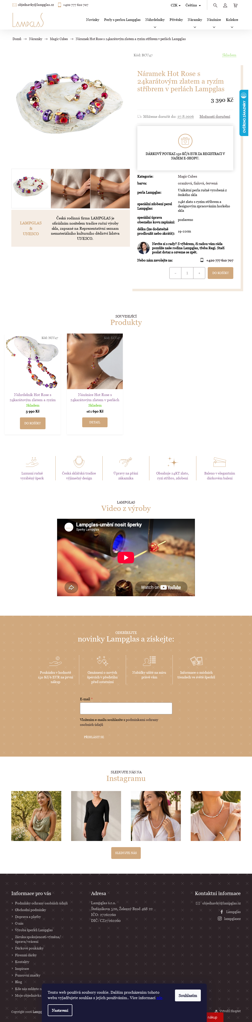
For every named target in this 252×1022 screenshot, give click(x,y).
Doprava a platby (28, 917)
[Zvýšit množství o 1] (199, 273)
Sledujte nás (126, 853)
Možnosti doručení (215, 116)
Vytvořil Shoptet (230, 1011)
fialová (199, 183)
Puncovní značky (27, 975)
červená (212, 183)
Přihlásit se (94, 737)
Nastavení (60, 1010)
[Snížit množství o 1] (175, 273)
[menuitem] (93, 20)
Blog (18, 982)
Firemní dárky (26, 955)
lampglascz (232, 918)
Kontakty (22, 962)
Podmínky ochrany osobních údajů (41, 903)
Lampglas (233, 912)
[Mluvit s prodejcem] (185, 248)
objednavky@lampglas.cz (36, 5)
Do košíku (220, 273)
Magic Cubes (187, 176)
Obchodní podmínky (30, 910)
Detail (94, 422)
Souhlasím (188, 995)
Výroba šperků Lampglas (34, 930)
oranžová (185, 183)
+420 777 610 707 (75, 5)
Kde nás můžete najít (31, 989)
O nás (19, 923)
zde (159, 997)
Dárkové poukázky (29, 948)
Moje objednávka (28, 995)
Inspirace (22, 968)
